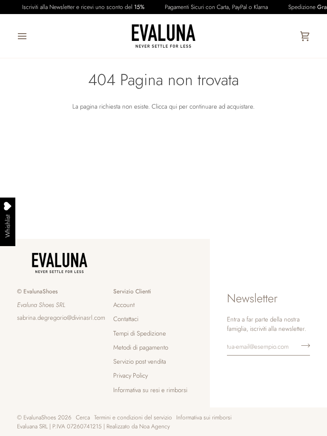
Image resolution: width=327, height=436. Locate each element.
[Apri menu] (30, 36)
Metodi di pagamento (140, 347)
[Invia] (303, 345)
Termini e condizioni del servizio (133, 417)
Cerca (83, 417)
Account (124, 305)
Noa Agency (154, 426)
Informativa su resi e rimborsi (150, 390)
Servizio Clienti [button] (132, 291)
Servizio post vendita (139, 361)
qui (173, 106)
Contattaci (125, 319)
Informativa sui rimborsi (204, 417)
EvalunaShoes (39, 417)
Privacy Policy (130, 375)
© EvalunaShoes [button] (37, 291)
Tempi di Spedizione (139, 333)
